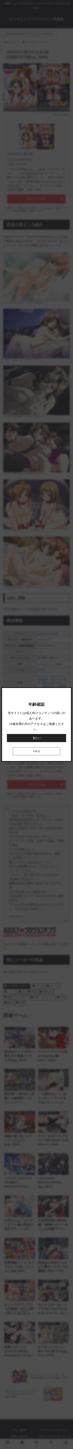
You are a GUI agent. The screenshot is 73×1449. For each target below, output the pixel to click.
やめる (36, 751)
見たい (37, 737)
